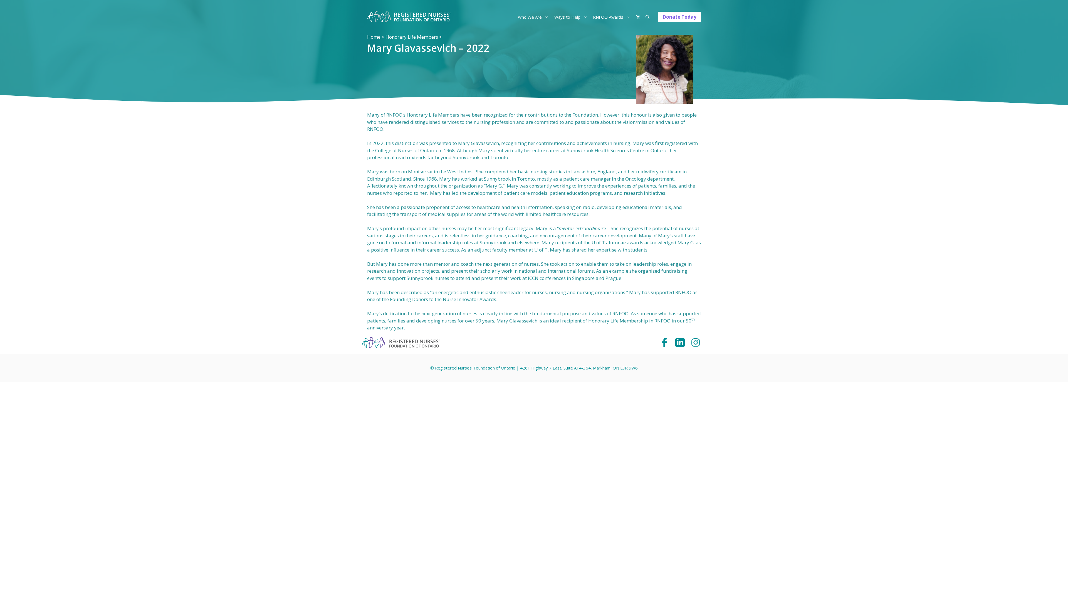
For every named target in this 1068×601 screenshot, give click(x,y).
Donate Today (679, 17)
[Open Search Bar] (647, 17)
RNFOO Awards (608, 17)
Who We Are (530, 17)
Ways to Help (567, 17)
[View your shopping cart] (638, 17)
